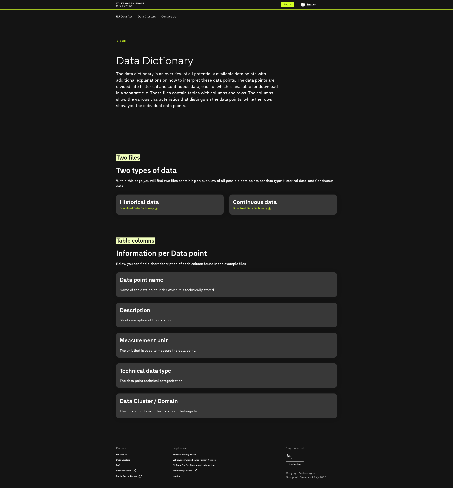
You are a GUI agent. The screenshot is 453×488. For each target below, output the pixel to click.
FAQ (118, 465)
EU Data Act (124, 16)
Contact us (295, 464)
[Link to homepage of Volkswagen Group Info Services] (124, 4)
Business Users (123, 471)
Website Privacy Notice (184, 455)
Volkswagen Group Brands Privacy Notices (194, 460)
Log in (287, 4)
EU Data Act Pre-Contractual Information (193, 465)
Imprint (176, 476)
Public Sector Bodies (126, 476)
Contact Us (168, 16)
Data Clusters (147, 16)
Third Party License (182, 471)
